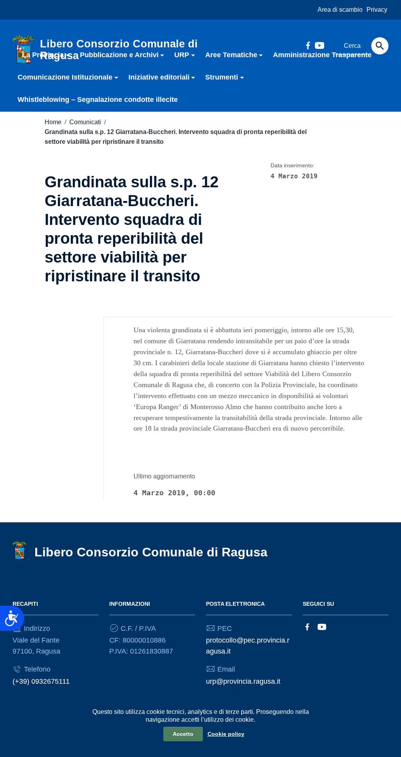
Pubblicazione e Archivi (119, 55)
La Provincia (43, 55)
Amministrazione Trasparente (322, 55)
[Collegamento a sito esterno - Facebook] (307, 626)
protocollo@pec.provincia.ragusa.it (247, 645)
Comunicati (85, 122)
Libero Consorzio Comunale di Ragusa (150, 552)
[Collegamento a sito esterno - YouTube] (322, 626)
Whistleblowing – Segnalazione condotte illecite (98, 99)
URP (181, 55)
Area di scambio (340, 9)
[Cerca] (379, 45)
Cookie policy (226, 734)
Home (53, 122)
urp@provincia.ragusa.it (243, 681)
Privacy (377, 9)
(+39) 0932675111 (41, 681)
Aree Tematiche (231, 55)
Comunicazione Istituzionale (65, 77)
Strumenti (221, 77)
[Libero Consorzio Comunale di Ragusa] (20, 550)
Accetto (183, 734)
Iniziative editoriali (159, 77)
